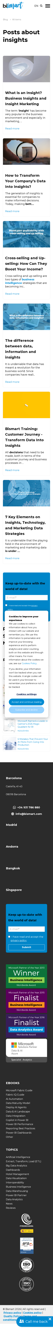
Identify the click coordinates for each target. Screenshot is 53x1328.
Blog (5, 19)
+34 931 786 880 (28, 807)
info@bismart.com (29, 814)
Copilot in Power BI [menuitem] (17, 1120)
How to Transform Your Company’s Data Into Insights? (25, 181)
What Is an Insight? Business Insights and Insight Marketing (25, 98)
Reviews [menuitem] (10, 1208)
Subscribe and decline (26, 710)
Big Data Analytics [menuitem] (16, 1165)
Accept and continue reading (27, 702)
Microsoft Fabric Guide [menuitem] (19, 1090)
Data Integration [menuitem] (15, 1115)
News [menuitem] (9, 1203)
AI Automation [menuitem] (14, 1099)
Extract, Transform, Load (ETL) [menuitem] (23, 1161)
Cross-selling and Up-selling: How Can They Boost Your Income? (26, 263)
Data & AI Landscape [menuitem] (18, 1111)
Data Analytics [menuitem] (14, 1199)
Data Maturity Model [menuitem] (18, 1103)
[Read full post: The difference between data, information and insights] (26, 317)
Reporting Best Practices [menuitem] (20, 1128)
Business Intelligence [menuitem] (18, 1186)
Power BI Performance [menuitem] (19, 1124)
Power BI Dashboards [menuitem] (18, 1132)
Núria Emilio (23, 731)
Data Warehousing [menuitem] (17, 1191)
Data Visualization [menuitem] (16, 1178)
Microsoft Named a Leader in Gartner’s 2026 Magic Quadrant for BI (33, 724)
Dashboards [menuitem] (13, 1169)
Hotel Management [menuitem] (17, 1174)
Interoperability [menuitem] (15, 1182)
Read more (12, 128)
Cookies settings (26, 694)
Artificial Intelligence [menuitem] (18, 1157)
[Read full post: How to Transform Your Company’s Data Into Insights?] (26, 151)
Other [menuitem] (9, 1137)
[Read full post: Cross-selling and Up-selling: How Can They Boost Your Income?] (26, 234)
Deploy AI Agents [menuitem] (16, 1107)
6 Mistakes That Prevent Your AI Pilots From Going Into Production (33, 742)
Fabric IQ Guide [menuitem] (15, 1094)
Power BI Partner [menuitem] (16, 1195)
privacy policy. (19, 940)
